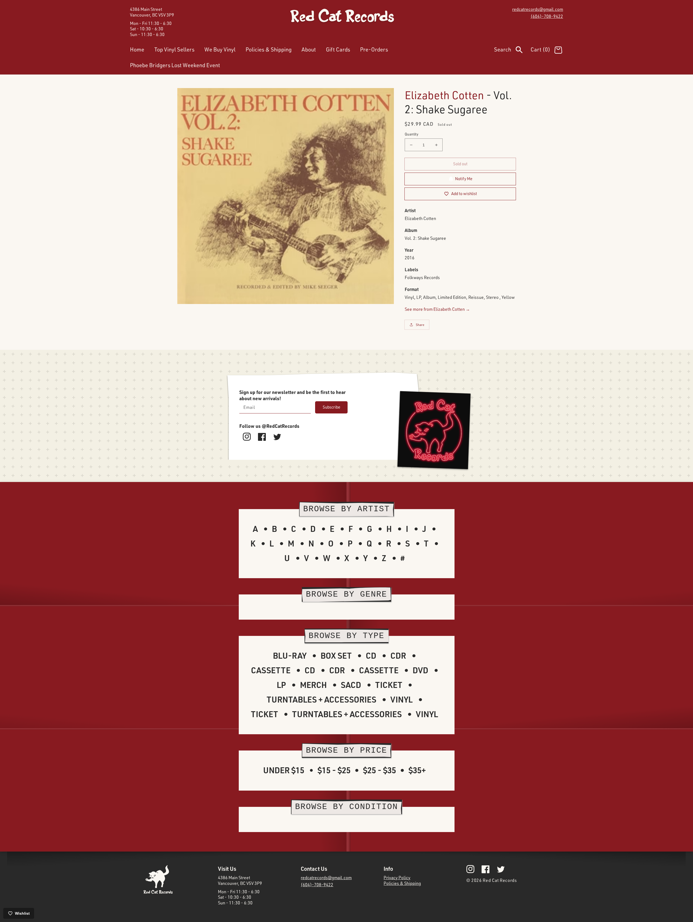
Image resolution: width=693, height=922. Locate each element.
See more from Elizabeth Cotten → (437, 309)
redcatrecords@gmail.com (537, 9)
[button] (512, 51)
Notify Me (463, 178)
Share (420, 325)
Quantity (411, 134)
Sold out (460, 163)
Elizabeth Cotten (444, 95)
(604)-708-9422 (547, 16)
